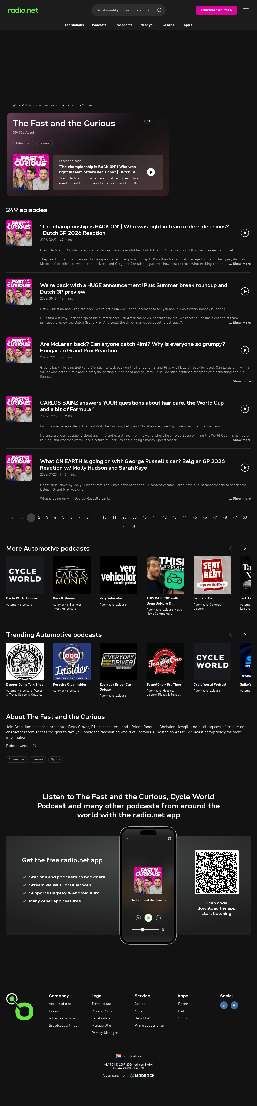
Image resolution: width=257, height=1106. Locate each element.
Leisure (44, 143)
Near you (147, 25)
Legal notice (101, 1018)
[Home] (15, 105)
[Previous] (230, 546)
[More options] (160, 122)
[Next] (245, 546)
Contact (141, 1004)
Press (53, 1011)
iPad (180, 1011)
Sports (55, 759)
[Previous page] (22, 518)
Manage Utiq (101, 1025)
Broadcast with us (63, 1025)
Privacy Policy (102, 1011)
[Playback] (151, 172)
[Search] (160, 10)
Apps (138, 1011)
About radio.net (61, 1004)
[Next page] (123, 526)
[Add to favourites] (147, 122)
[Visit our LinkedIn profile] (224, 1005)
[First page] (12, 518)
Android (183, 1018)
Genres (168, 25)
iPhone (182, 1004)
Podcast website (18, 746)
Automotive (23, 143)
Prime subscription (149, 1025)
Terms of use (102, 1004)
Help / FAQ (143, 1018)
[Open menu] (246, 10)
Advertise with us (62, 1018)
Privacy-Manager (105, 1033)
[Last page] (134, 526)
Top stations (74, 25)
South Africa (132, 1056)
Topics (187, 25)
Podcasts (99, 25)
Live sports (123, 25)
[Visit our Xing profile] (234, 1005)
